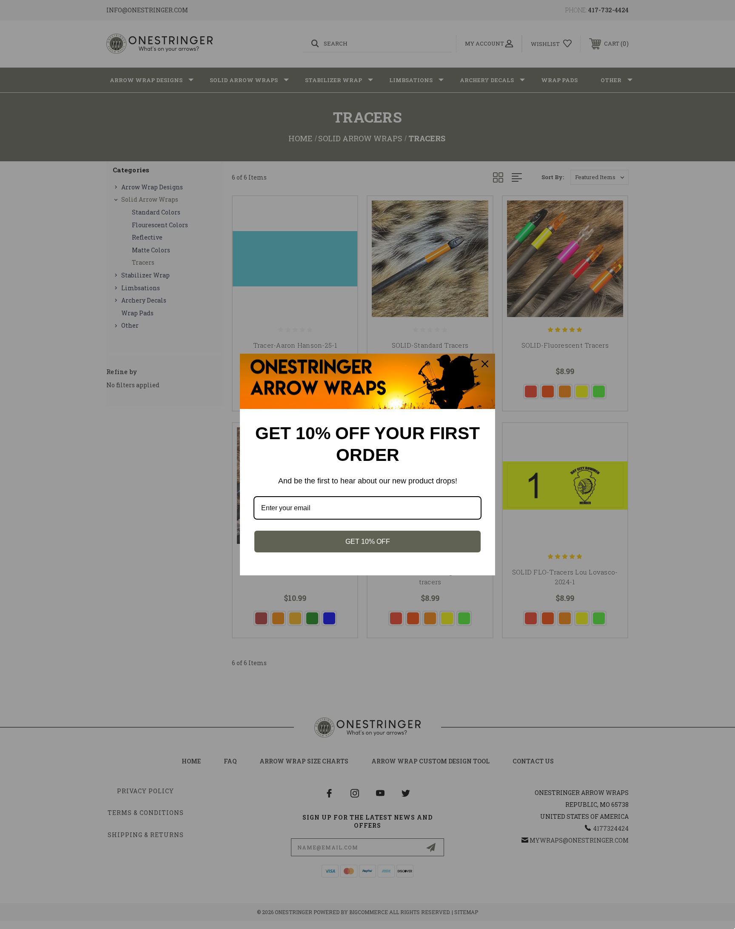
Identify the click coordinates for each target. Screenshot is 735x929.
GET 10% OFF (367, 541)
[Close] (485, 364)
